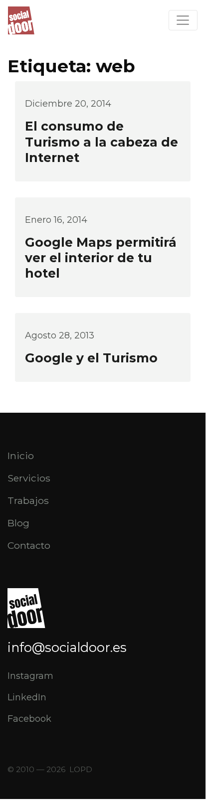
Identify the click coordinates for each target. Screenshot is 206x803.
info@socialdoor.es (67, 647)
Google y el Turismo (91, 357)
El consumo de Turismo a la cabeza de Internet (101, 141)
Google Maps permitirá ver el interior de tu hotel (101, 258)
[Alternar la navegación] (183, 20)
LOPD (80, 769)
